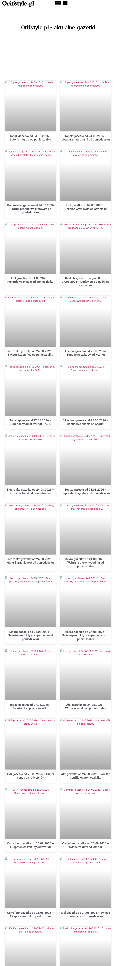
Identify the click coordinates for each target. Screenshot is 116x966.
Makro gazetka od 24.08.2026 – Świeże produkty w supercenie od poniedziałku (30, 635)
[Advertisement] (58, 53)
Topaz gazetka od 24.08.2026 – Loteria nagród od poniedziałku (30, 137)
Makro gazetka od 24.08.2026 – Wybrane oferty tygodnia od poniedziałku (86, 562)
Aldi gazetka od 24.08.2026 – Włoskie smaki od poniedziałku (85, 706)
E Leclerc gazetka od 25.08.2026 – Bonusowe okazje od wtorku (86, 422)
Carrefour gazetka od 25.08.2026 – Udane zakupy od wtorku (85, 845)
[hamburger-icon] (58, 3)
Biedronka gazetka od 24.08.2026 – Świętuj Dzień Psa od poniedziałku (30, 352)
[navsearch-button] (65, 3)
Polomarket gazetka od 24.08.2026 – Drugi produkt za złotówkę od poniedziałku (30, 209)
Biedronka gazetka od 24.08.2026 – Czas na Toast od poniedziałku (30, 491)
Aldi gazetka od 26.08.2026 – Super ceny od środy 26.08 (30, 775)
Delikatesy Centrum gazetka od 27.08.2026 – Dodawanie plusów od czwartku (85, 281)
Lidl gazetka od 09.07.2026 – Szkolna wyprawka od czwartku (86, 207)
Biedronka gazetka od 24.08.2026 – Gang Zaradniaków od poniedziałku (30, 560)
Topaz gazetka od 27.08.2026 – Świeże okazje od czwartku (30, 706)
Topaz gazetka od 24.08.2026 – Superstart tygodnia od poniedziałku (86, 491)
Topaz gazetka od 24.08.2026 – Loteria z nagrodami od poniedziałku (86, 137)
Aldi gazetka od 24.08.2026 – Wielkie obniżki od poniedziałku (85, 775)
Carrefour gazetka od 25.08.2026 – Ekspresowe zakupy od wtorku (30, 845)
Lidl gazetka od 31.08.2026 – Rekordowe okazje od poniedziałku (30, 279)
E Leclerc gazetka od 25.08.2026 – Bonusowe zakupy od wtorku (86, 352)
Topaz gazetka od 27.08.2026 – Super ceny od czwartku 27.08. (30, 422)
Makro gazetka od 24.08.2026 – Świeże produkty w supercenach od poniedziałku (85, 635)
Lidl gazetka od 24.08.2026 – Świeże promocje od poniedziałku (85, 914)
